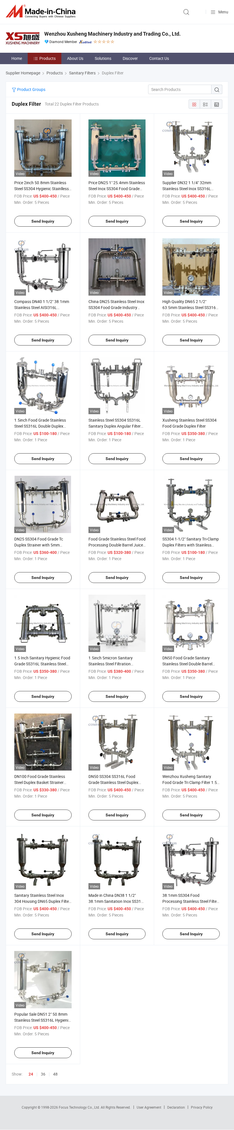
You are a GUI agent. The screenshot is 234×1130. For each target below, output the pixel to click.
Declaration (176, 1107)
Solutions (103, 58)
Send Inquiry (42, 221)
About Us (75, 58)
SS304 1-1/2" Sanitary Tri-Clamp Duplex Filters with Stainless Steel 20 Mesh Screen (190, 545)
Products (47, 58)
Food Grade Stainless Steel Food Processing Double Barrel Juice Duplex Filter (117, 545)
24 (31, 1074)
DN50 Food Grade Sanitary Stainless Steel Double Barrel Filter (187, 663)
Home (16, 58)
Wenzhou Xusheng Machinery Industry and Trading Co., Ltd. (112, 34)
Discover (130, 58)
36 (43, 1074)
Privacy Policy (202, 1107)
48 (55, 1074)
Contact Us (159, 58)
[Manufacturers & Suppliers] (42, 11)
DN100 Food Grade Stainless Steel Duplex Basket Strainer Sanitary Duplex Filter (39, 782)
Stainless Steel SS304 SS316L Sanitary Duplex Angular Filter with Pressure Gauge (114, 426)
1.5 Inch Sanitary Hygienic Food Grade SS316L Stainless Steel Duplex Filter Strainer (42, 663)
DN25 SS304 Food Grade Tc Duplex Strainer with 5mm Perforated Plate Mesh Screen (40, 545)
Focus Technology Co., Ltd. (80, 1107)
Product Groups (30, 89)
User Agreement (149, 1107)
